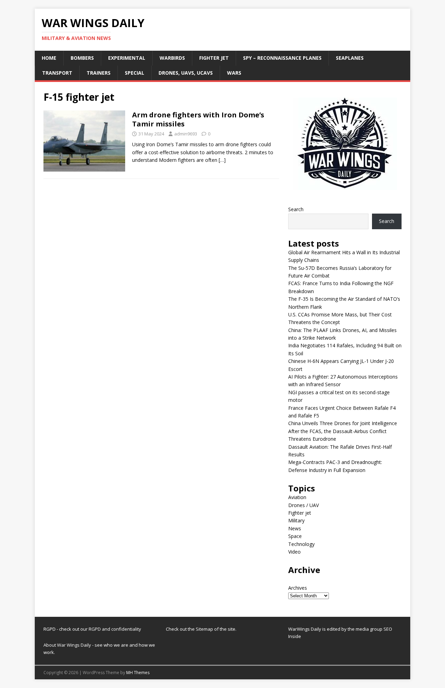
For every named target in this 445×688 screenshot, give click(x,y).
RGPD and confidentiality (115, 629)
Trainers (99, 72)
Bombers (82, 58)
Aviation (297, 497)
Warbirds (172, 58)
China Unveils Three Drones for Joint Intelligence (342, 423)
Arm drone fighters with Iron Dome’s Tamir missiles (198, 119)
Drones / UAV (303, 505)
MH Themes (137, 672)
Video (294, 551)
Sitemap (205, 629)
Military (296, 520)
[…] (222, 160)
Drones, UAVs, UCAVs (186, 72)
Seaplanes (350, 58)
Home (49, 58)
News (294, 528)
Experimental (126, 58)
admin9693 (185, 134)
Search (296, 209)
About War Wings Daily (67, 645)
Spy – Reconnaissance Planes (282, 58)
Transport (57, 72)
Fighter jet (214, 58)
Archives (297, 588)
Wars (234, 72)
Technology (301, 544)
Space (295, 536)
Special (134, 72)
